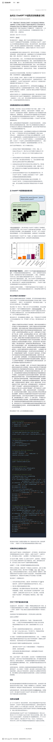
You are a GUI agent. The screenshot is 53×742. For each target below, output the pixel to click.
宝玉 (9, 738)
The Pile (43, 708)
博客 (14, 2)
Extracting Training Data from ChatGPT (21, 18)
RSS (11, 738)
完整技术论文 (37, 690)
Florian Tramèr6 (32, 26)
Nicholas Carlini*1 (25, 22)
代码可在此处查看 (36, 309)
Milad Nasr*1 (16, 22)
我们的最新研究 (15, 227)
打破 (41, 581)
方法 (35, 570)
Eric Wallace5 (24, 26)
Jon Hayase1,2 (35, 22)
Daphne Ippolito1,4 (31, 24)
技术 (39, 570)
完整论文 (41, 86)
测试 (32, 570)
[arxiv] (17, 37)
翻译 (18, 2)
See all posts (29, 728)
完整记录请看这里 (26, 74)
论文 (21, 40)
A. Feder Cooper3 (21, 24)
